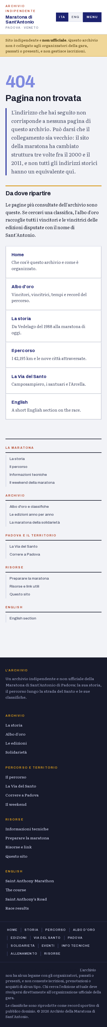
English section (23, 618)
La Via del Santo (24, 546)
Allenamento (24, 953)
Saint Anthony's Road (26, 899)
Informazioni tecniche (28, 475)
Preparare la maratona (29, 578)
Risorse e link (18, 846)
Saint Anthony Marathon (29, 880)
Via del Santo (47, 937)
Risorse (52, 953)
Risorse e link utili (24, 586)
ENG (76, 17)
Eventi (48, 945)
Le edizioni (16, 743)
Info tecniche (76, 945)
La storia (17, 459)
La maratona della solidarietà (35, 522)
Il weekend (16, 804)
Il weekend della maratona (32, 482)
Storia (31, 929)
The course (15, 889)
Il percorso (18, 467)
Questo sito (20, 594)
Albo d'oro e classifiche (29, 506)
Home (12, 929)
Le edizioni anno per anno (32, 514)
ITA (62, 17)
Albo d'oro (15, 734)
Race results (17, 908)
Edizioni (19, 937)
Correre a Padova (25, 554)
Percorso (55, 929)
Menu (92, 17)
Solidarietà (16, 752)
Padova (75, 937)
